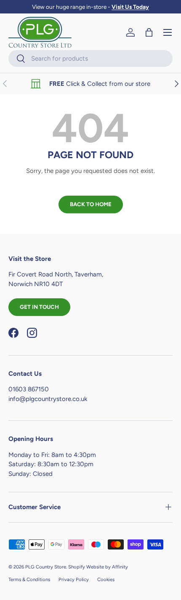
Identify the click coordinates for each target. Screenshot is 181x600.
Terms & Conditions (29, 579)
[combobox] (90, 58)
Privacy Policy (74, 579)
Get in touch (39, 306)
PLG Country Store (45, 567)
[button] (149, 32)
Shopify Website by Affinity (98, 567)
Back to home (91, 204)
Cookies (105, 579)
